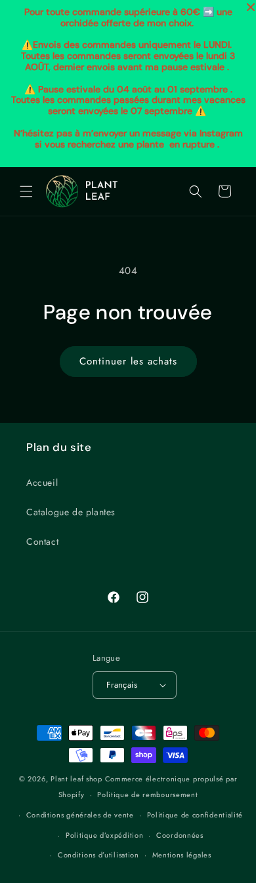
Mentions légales (181, 855)
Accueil (42, 482)
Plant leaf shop (76, 779)
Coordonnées (179, 835)
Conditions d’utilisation (98, 855)
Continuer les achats (128, 361)
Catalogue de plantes (71, 512)
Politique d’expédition (104, 835)
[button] (26, 191)
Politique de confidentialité (195, 815)
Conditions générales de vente (80, 815)
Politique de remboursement (147, 794)
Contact (42, 541)
